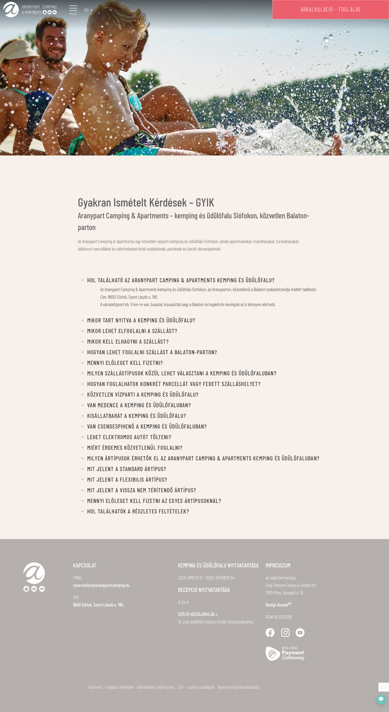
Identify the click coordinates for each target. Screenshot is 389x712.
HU (86, 9)
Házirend (95, 687)
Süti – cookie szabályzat (196, 687)
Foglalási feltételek (119, 687)
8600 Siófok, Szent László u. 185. (98, 604)
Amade (284, 604)
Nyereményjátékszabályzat (238, 687)
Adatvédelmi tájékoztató (156, 687)
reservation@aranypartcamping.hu (101, 585)
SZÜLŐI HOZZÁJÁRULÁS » (198, 614)
